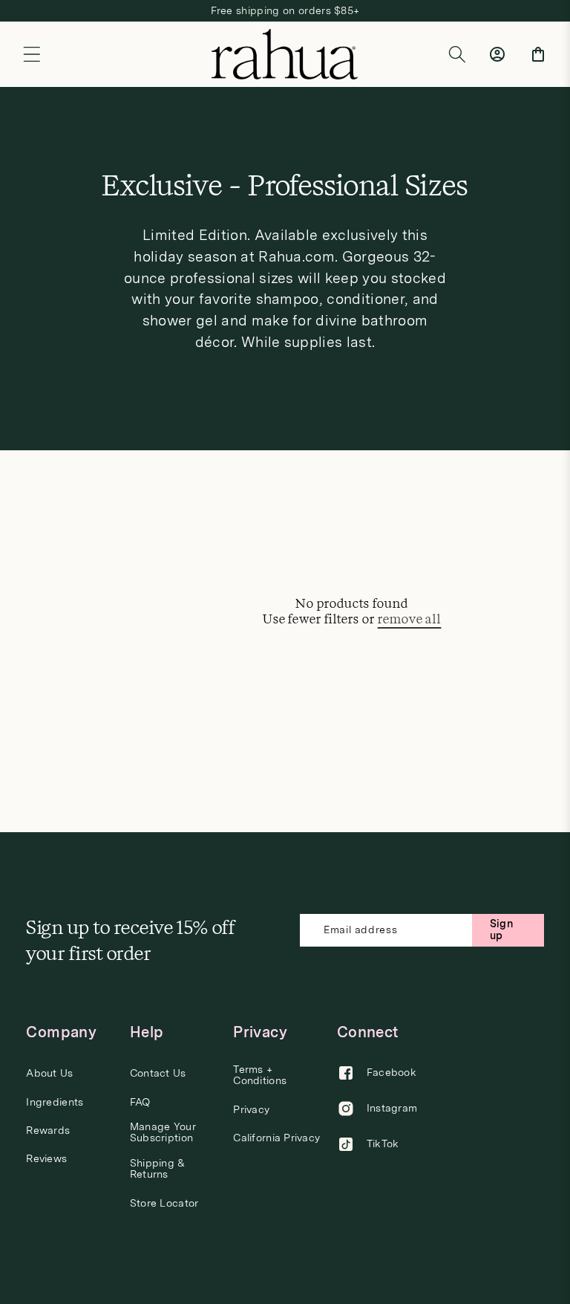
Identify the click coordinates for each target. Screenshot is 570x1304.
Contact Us (158, 1073)
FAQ (140, 1102)
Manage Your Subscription (163, 1132)
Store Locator (164, 1203)
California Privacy (276, 1138)
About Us (49, 1073)
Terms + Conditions (259, 1075)
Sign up (501, 929)
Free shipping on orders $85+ (285, 10)
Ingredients (54, 1102)
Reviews (46, 1158)
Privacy (251, 1109)
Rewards (48, 1130)
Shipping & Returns (158, 1169)
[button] (32, 54)
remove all (410, 619)
